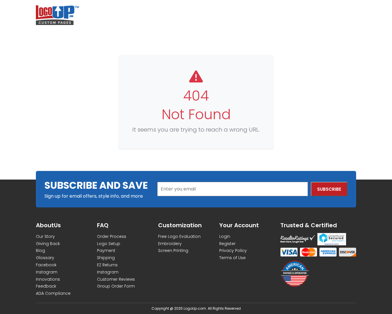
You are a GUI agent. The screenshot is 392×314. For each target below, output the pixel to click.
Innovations (48, 279)
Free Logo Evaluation (179, 236)
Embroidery (170, 243)
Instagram (46, 272)
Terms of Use (232, 258)
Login (224, 236)
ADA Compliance (53, 293)
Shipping (106, 258)
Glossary (45, 258)
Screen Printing (173, 250)
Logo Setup (108, 243)
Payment (106, 250)
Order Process (111, 236)
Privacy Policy (233, 250)
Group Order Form (116, 286)
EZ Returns (107, 265)
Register (227, 243)
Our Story (45, 236)
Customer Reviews (116, 279)
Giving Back (48, 243)
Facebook (46, 265)
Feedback (46, 286)
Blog (40, 250)
